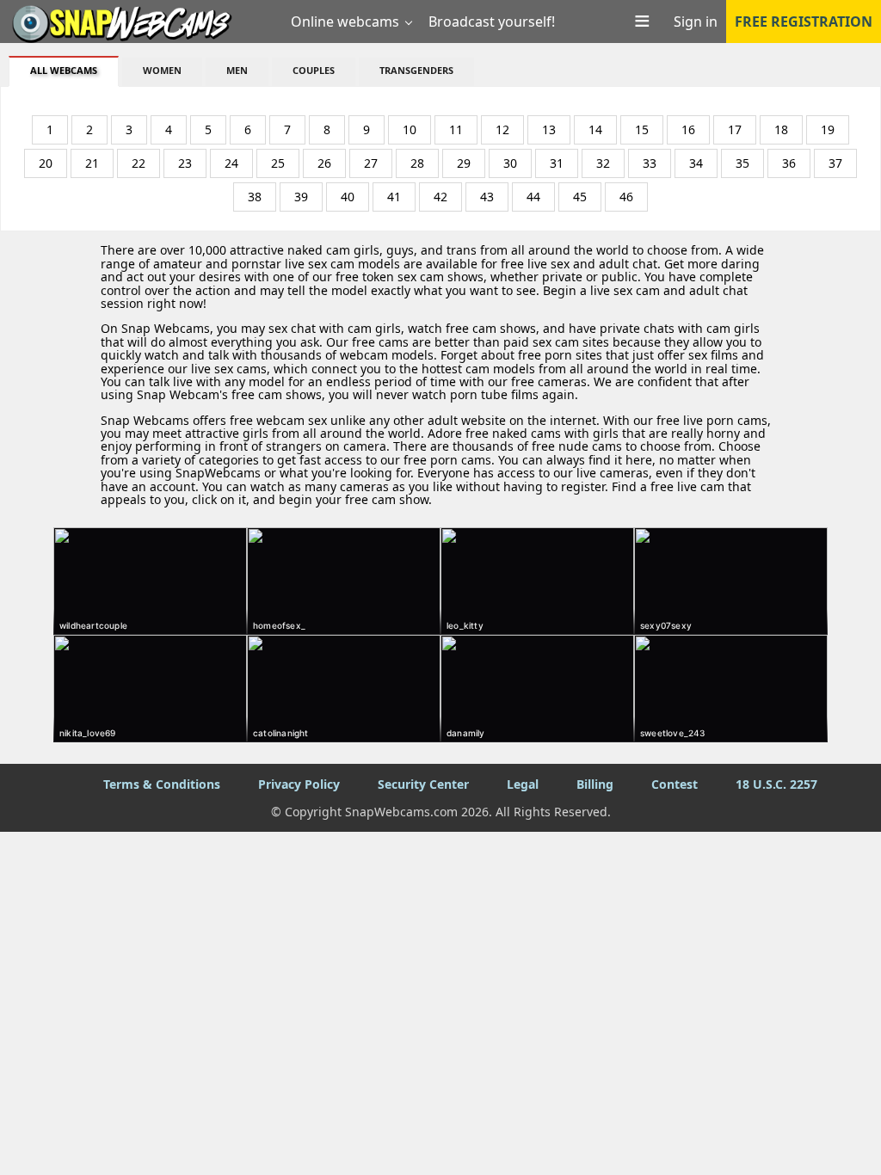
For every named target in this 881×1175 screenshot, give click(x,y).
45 (580, 196)
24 (231, 163)
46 (626, 196)
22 (138, 163)
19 (828, 129)
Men (237, 70)
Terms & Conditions (161, 784)
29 (464, 163)
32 (603, 163)
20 (45, 163)
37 (835, 163)
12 (502, 129)
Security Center (423, 784)
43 (487, 196)
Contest (674, 784)
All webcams (63, 70)
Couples (314, 70)
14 (595, 129)
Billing (594, 784)
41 (394, 196)
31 (557, 163)
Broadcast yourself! (491, 21)
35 (742, 163)
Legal (523, 784)
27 (371, 163)
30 (510, 163)
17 (735, 129)
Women (162, 70)
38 (255, 196)
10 (409, 129)
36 (789, 163)
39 (301, 196)
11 (456, 129)
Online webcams (345, 21)
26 (324, 163)
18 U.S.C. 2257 (776, 784)
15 (642, 129)
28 (417, 163)
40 (347, 196)
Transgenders (416, 70)
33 (649, 163)
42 (440, 196)
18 (781, 129)
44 (533, 196)
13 (549, 129)
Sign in (696, 21)
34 (696, 163)
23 (185, 163)
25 (278, 163)
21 (92, 163)
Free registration (803, 21)
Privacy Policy (299, 784)
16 (688, 129)
